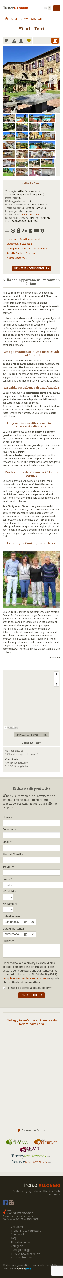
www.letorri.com (31, 214)
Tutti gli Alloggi (20, 1250)
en (45, 8)
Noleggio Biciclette (18, 248)
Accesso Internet (17, 257)
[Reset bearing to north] (56, 684)
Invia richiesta (31, 995)
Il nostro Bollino (21, 1242)
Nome (7, 817)
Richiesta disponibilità (31, 268)
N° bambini (10, 904)
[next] (53, 79)
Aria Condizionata (30, 239)
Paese (7, 879)
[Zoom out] (56, 679)
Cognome (9, 829)
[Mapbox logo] (11, 727)
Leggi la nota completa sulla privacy (25, 978)
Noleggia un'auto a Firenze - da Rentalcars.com (31, 1022)
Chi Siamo (17, 1227)
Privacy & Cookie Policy (25, 1253)
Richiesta (8, 941)
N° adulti (9, 891)
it (50, 8)
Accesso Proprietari (23, 1257)
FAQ (13, 1238)
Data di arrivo (11, 916)
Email (6, 842)
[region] (31, 700)
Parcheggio (40, 248)
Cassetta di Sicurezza (19, 243)
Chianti (15, 18)
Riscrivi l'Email (12, 854)
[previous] (10, 79)
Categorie (17, 1246)
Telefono (8, 866)
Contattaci (17, 1234)
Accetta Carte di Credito (21, 253)
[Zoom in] (56, 674)
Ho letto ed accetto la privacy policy (27, 988)
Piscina (11, 239)
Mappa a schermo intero (32, 734)
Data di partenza (13, 928)
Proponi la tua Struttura (26, 1230)
